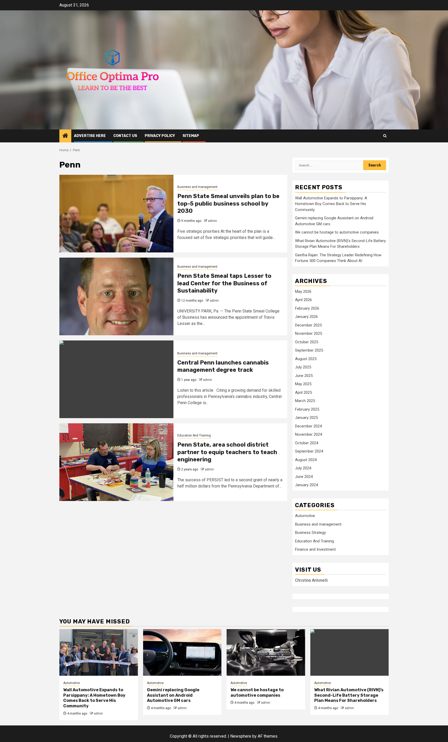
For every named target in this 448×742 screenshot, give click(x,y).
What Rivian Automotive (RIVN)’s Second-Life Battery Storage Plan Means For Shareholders (348, 695)
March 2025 (305, 400)
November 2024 (308, 434)
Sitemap (191, 136)
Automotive (305, 515)
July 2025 (303, 367)
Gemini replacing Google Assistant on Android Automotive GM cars (173, 695)
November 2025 (308, 333)
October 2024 (306, 443)
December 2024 (308, 426)
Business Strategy (310, 532)
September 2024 (309, 451)
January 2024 (306, 485)
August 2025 (306, 359)
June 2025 (304, 375)
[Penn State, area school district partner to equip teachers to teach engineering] (116, 462)
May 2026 (303, 291)
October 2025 (306, 342)
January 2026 (306, 316)
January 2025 (306, 417)
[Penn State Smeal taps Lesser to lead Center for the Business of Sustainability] (116, 296)
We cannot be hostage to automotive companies (337, 232)
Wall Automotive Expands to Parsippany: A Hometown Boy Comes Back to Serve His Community (331, 204)
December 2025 (308, 325)
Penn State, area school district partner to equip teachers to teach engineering (227, 452)
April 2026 (303, 299)
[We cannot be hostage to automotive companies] (266, 652)
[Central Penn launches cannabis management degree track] (116, 379)
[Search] (385, 136)
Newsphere (240, 736)
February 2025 (307, 409)
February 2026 (307, 308)
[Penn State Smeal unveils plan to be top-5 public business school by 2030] (116, 213)
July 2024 (303, 468)
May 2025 (303, 384)
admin (212, 221)
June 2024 (304, 476)
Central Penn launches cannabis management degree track (223, 366)
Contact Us (125, 136)
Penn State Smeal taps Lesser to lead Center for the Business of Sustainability (224, 283)
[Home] (65, 136)
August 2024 (306, 459)
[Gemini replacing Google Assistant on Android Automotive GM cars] (182, 652)
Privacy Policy (160, 136)
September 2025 (309, 350)
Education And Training (194, 435)
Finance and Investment (315, 549)
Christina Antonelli (311, 580)
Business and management (197, 187)
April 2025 (303, 392)
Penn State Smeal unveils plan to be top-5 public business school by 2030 (228, 203)
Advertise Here (90, 136)
